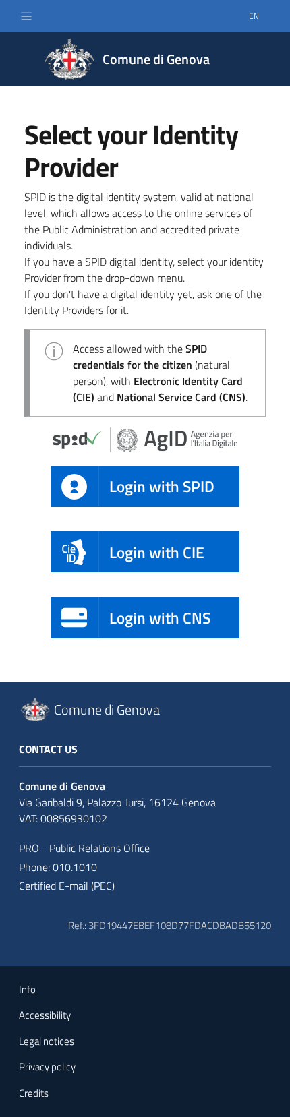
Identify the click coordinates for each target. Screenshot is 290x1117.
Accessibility (45, 1015)
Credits (34, 1093)
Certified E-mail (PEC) (67, 886)
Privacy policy (47, 1067)
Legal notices (46, 1041)
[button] (26, 16)
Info (27, 989)
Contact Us (48, 749)
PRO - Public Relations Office (84, 848)
